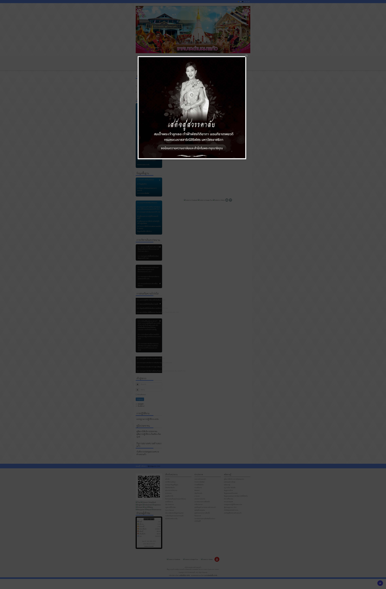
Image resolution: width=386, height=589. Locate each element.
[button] (246, 56)
